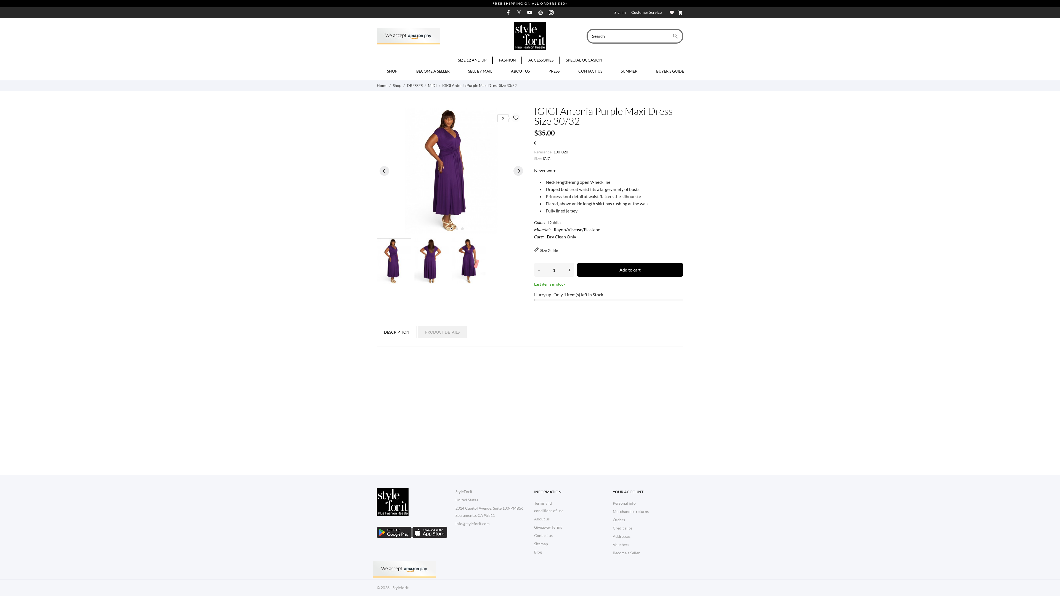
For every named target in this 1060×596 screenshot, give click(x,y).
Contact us (543, 535)
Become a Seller (433, 71)
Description (396, 332)
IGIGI (547, 158)
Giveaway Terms (548, 527)
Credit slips (622, 528)
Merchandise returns (631, 511)
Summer (629, 71)
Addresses (621, 536)
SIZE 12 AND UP (472, 60)
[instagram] (551, 12)
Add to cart (630, 269)
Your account (628, 491)
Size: (538, 158)
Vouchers (621, 544)
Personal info (624, 503)
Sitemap (541, 543)
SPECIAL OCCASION (584, 60)
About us (520, 71)
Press (554, 71)
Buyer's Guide (670, 71)
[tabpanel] (451, 171)
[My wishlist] (672, 12)
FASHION (507, 60)
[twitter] (518, 12)
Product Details (442, 332)
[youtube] (529, 12)
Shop (392, 71)
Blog (538, 552)
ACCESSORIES (540, 60)
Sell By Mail (480, 71)
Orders (619, 519)
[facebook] (508, 12)
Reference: (543, 152)
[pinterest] (540, 12)
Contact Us (590, 71)
